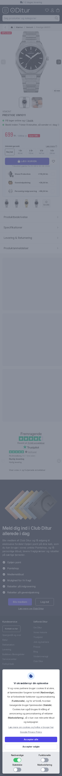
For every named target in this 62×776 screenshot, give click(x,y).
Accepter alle (31, 739)
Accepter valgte (31, 746)
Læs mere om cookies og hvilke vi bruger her (31, 727)
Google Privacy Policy (31, 732)
